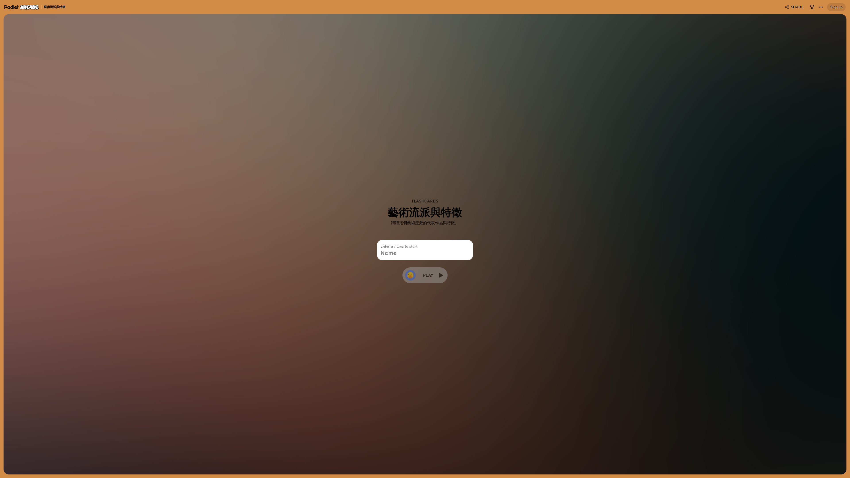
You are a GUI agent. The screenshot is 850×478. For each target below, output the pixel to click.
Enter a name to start (399, 246)
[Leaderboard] (812, 7)
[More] (821, 7)
